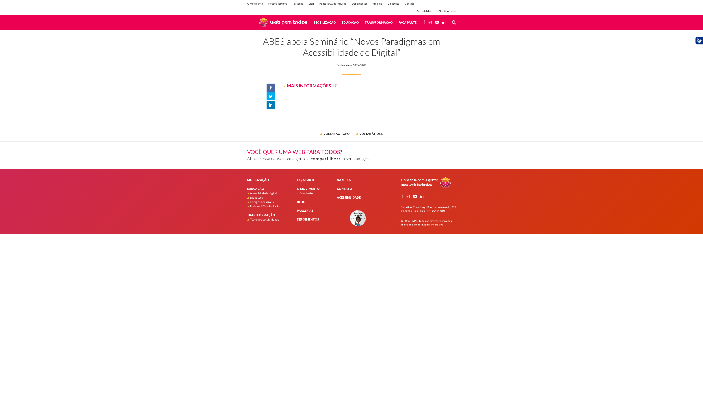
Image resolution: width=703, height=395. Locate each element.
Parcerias (298, 3)
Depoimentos (359, 3)
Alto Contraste (447, 10)
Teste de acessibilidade (264, 219)
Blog (311, 3)
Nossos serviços (277, 3)
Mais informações (309, 85)
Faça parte (407, 22)
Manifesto (306, 193)
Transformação (379, 22)
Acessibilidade (424, 10)
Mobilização (325, 22)
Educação (350, 22)
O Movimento (255, 3)
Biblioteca (393, 3)
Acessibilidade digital (263, 193)
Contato (409, 3)
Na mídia (377, 3)
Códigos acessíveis (262, 202)
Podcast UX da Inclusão (332, 3)
